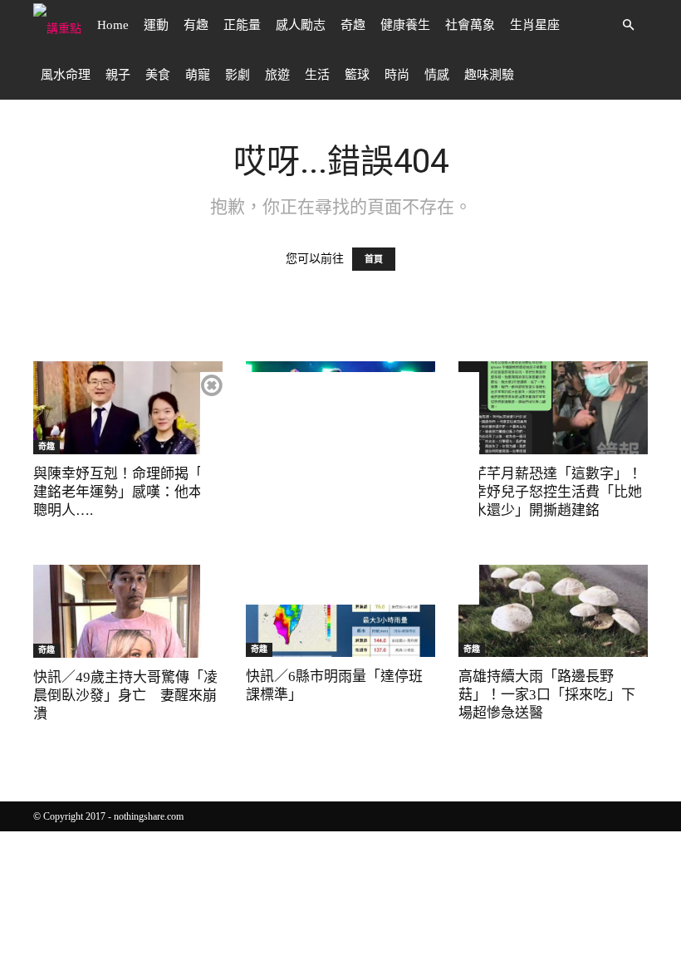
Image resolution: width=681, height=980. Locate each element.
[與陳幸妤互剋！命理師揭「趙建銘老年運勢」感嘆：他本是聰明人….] (128, 407)
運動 (156, 25)
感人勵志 (301, 25)
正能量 (242, 25)
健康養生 (405, 25)
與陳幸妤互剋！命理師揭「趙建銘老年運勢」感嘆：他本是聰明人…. (125, 492)
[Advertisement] (339, 488)
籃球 (357, 74)
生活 (317, 74)
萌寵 (197, 74)
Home (113, 25)
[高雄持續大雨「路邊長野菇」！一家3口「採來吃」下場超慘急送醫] (553, 611)
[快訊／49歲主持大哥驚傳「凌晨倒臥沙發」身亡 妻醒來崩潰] (128, 612)
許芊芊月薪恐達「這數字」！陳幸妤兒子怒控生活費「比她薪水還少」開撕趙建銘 (550, 492)
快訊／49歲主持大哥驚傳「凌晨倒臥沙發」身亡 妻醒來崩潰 (125, 695)
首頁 (374, 259)
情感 (436, 74)
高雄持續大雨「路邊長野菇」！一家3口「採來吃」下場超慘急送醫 (546, 695)
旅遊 (277, 74)
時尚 (397, 74)
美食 (157, 74)
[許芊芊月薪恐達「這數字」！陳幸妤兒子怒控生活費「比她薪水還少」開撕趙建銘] (553, 407)
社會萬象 (470, 25)
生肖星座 (535, 25)
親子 (117, 74)
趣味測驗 (489, 74)
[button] (628, 25)
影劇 (237, 74)
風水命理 (66, 74)
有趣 (196, 25)
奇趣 (352, 25)
